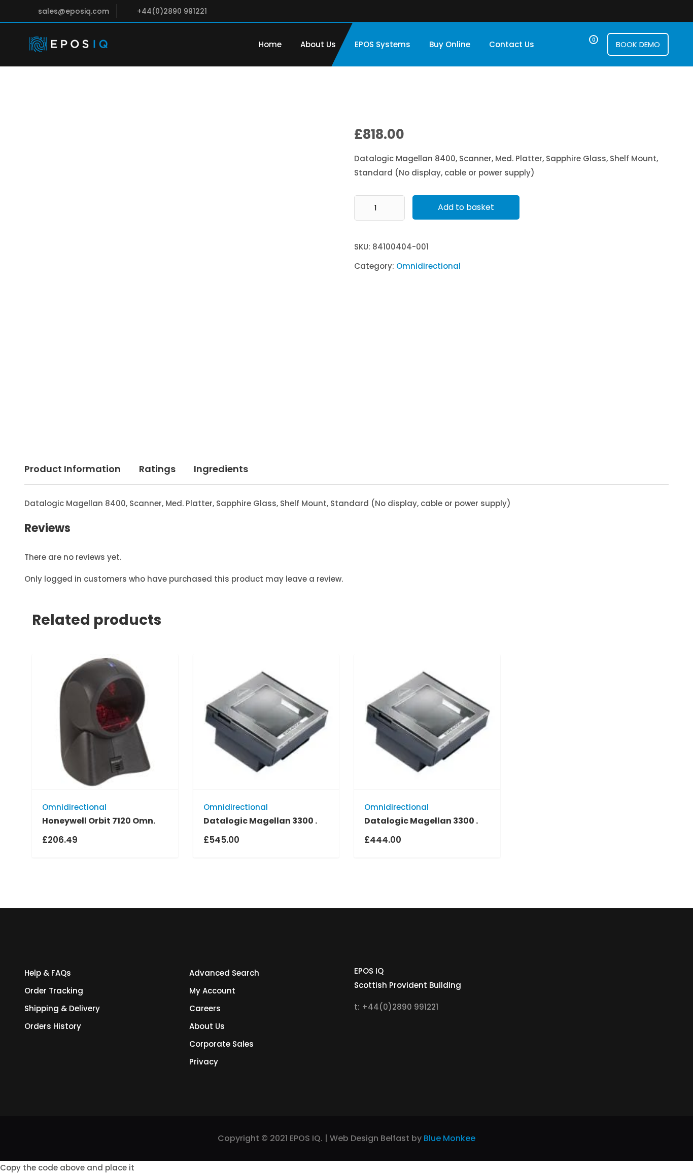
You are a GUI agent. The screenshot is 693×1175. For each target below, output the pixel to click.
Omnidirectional (428, 266)
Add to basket (466, 207)
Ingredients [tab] (221, 468)
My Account (212, 990)
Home (270, 44)
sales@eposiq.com (73, 11)
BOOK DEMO (638, 44)
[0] (584, 44)
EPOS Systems (382, 44)
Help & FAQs (47, 973)
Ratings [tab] (157, 468)
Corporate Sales (221, 1044)
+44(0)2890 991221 (172, 11)
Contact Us (511, 44)
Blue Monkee (449, 1138)
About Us (318, 44)
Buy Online (449, 44)
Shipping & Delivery (62, 1008)
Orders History (52, 1026)
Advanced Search (224, 973)
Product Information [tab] (72, 468)
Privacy (203, 1061)
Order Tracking (53, 990)
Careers (205, 1008)
